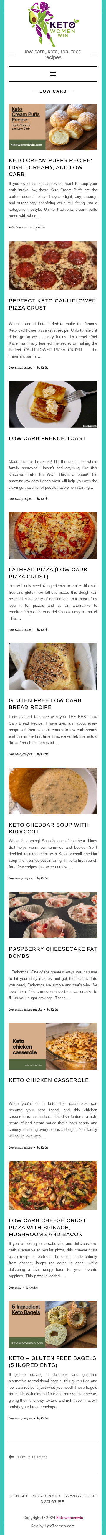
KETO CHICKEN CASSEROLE (49, 1080)
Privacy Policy (46, 1496)
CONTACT (19, 1496)
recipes (27, 367)
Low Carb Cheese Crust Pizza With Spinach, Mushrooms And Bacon (47, 1227)
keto (12, 227)
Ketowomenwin (69, 1517)
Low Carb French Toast (47, 438)
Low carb (22, 227)
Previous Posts (32, 1457)
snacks (37, 1009)
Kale (34, 1526)
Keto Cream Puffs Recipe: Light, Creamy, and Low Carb (50, 167)
